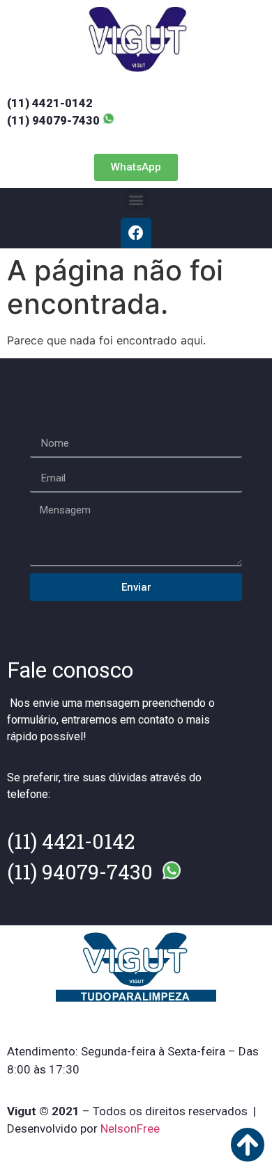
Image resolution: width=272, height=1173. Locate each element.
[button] (136, 167)
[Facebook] (136, 233)
